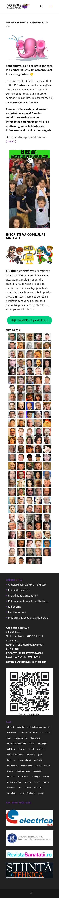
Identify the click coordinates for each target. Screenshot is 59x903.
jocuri (38, 765)
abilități (10, 727)
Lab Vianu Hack (17, 612)
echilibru (11, 749)
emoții (31, 749)
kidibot (47, 765)
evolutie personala (15, 754)
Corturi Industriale (19, 590)
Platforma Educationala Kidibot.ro (28, 617)
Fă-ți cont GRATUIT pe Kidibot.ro (29, 320)
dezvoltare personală (16, 743)
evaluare (41, 749)
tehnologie (12, 793)
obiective (11, 776)
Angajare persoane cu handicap (27, 584)
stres (20, 787)
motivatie (37, 771)
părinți (46, 776)
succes (28, 787)
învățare (31, 793)
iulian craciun (27, 765)
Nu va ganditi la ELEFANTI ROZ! (27, 22)
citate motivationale (28, 732)
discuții (32, 743)
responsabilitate (14, 782)
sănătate (38, 787)
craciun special (21, 738)
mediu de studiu (23, 771)
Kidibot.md (14, 606)
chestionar (12, 732)
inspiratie (38, 760)
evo (8, 25)
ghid (40, 754)
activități (20, 727)
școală (40, 793)
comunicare (45, 732)
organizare (23, 776)
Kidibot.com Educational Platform (28, 601)
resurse (28, 782)
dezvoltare (35, 738)
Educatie (21, 749)
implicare (11, 760)
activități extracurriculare (38, 727)
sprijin (46, 782)
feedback (31, 754)
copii (9, 738)
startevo (10, 787)
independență (25, 760)
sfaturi (37, 782)
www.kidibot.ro (26, 309)
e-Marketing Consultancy (23, 595)
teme (22, 793)
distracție (42, 743)
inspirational (12, 765)
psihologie (35, 776)
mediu (10, 771)
